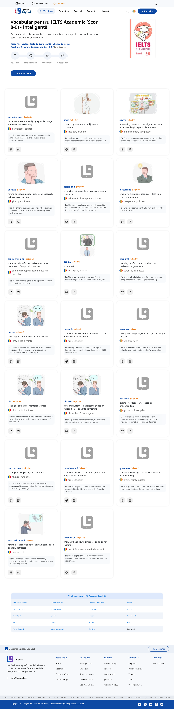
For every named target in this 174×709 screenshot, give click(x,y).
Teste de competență (87, 674)
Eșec (129, 622)
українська (31, 697)
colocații (107, 669)
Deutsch (90, 697)
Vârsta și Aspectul (57, 629)
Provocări (16, 622)
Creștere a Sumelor (20, 609)
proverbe (108, 679)
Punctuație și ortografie (136, 669)
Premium (60, 3)
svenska (169, 697)
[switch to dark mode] (156, 3)
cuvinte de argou (111, 663)
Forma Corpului (18, 629)
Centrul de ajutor (63, 679)
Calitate (53, 622)
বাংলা (151, 697)
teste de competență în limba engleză (49, 44)
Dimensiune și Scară (20, 603)
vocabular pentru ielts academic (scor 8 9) (31, 47)
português (99, 697)
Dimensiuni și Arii (57, 603)
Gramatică (134, 657)
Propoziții (133, 663)
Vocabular (23, 44)
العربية (56, 697)
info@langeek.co (19, 678)
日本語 (108, 697)
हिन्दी (49, 697)
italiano (12, 697)
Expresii (108, 657)
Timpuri (132, 674)
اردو (145, 697)
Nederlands (159, 697)
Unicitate (54, 616)
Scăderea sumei (56, 609)
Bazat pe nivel (86, 663)
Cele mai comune (87, 679)
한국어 (122, 697)
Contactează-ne (62, 674)
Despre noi (60, 669)
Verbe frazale (110, 674)
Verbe (131, 679)
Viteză (129, 609)
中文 (115, 697)
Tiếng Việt (41, 697)
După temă (84, 669)
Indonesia (80, 697)
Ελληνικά (138, 697)
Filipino (63, 697)
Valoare (92, 616)
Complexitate (132, 616)
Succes (91, 622)
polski (130, 697)
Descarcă (160, 648)
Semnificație (17, 616)
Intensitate (93, 609)
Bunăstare (92, 629)
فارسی (71, 697)
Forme (129, 603)
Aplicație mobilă (41, 3)
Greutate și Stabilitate (96, 603)
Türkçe (4, 697)
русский (21, 697)
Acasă (13, 44)
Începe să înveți (23, 73)
